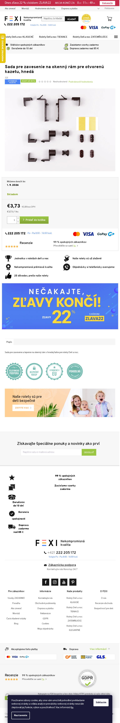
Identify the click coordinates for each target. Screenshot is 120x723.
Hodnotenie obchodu (44, 9)
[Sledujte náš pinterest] (72, 582)
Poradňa (15, 603)
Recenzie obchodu (102, 603)
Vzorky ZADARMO (15, 598)
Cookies (44, 624)
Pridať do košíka (34, 220)
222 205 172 (15, 234)
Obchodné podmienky (44, 603)
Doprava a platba (68, 9)
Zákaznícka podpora (61, 565)
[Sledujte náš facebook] (45, 582)
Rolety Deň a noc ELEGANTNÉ (73, 628)
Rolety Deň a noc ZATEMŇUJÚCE (73, 619)
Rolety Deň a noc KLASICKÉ (73, 600)
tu (71, 707)
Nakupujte (106, 3)
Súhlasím (100, 702)
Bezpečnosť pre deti (102, 608)
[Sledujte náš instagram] (54, 582)
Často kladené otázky (15, 619)
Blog (15, 624)
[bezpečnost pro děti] (59, 402)
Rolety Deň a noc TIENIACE (73, 609)
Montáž (24, 9)
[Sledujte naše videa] (63, 582)
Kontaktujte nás (44, 598)
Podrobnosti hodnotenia (80, 81)
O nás (102, 598)
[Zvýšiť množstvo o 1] (16, 218)
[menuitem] (17, 36)
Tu (73, 246)
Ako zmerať (9, 9)
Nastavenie (19, 715)
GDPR (44, 619)
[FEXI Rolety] (59, 543)
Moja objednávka (44, 629)
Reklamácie (44, 613)
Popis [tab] (8, 341)
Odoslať (88, 452)
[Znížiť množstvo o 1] (16, 222)
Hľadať (70, 19)
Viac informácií (96, 649)
